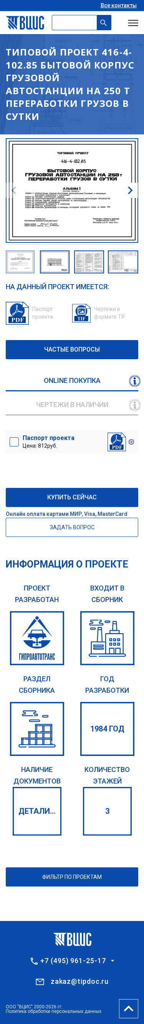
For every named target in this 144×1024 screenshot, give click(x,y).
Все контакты (119, 5)
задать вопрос (72, 527)
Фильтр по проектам (72, 877)
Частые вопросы (72, 349)
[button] (130, 190)
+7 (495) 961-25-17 (73, 960)
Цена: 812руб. (48, 441)
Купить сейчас (72, 497)
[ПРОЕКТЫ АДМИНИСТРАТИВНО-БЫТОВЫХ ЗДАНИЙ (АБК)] (37, 729)
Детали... (37, 811)
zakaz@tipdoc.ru (80, 981)
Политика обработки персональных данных (53, 1011)
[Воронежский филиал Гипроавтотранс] (37, 638)
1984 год (107, 728)
